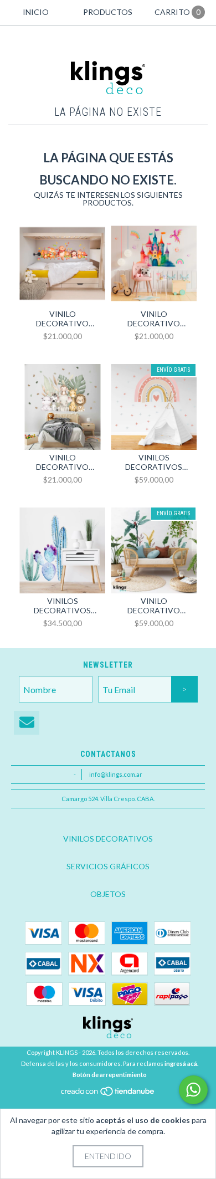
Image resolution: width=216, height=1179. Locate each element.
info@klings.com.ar (115, 774)
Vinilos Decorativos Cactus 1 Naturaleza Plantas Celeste (62, 605)
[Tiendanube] (108, 1094)
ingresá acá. (181, 1063)
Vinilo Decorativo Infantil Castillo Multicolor (154, 318)
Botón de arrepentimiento (110, 1074)
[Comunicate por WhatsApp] (193, 1089)
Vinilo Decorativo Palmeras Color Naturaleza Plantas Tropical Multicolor (154, 605)
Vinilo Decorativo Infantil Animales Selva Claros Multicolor (62, 462)
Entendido (108, 1156)
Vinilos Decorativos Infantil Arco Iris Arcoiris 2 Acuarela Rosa (154, 462)
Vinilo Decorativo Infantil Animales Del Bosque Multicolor (62, 318)
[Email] (26, 723)
